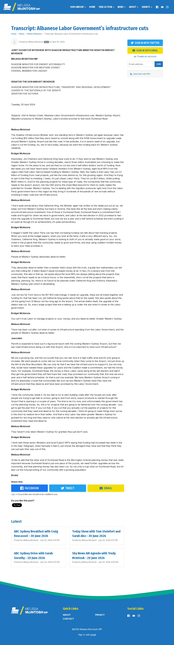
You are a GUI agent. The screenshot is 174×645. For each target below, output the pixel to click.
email (93, 634)
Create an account (146, 56)
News (121, 6)
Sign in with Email (147, 50)
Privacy (100, 614)
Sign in (14, 494)
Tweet (69, 488)
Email (108, 488)
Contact (68, 618)
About (133, 6)
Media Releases (34, 34)
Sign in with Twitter (147, 42)
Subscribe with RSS (141, 74)
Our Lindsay (77, 6)
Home (92, 6)
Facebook (32, 488)
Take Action (106, 6)
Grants (146, 6)
